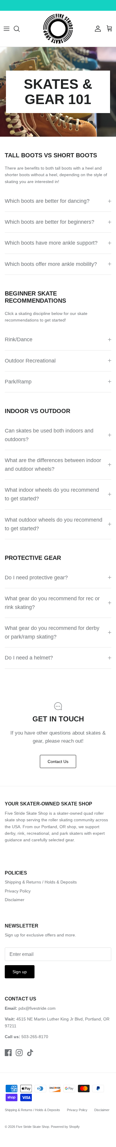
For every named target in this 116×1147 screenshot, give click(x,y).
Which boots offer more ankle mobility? (51, 264)
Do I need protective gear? (36, 578)
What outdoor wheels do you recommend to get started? (53, 524)
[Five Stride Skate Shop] (58, 29)
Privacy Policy (18, 891)
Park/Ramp (18, 382)
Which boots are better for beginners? (49, 222)
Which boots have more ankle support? (51, 243)
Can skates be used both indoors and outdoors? (49, 435)
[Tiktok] (30, 1052)
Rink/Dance (18, 339)
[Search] (19, 28)
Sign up (19, 971)
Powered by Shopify (65, 1126)
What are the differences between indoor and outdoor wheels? (53, 464)
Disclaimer (14, 899)
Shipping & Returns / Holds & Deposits (41, 882)
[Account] (96, 28)
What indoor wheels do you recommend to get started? (52, 494)
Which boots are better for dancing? (47, 201)
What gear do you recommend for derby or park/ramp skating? (52, 632)
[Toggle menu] (6, 28)
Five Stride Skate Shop (32, 1126)
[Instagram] (19, 1052)
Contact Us (58, 761)
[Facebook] (8, 1052)
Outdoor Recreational (30, 361)
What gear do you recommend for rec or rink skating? (52, 602)
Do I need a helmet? (29, 658)
